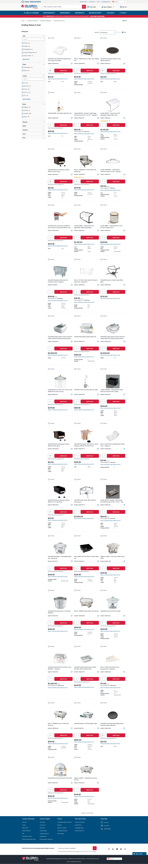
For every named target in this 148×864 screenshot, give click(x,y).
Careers (24, 825)
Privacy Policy (82, 851)
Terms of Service (90, 851)
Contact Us (91, 1)
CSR (23, 833)
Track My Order (43, 831)
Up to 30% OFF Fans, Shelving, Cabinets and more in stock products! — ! (75, 16)
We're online (139, 854)
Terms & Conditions (71, 861)
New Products (78, 825)
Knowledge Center (106, 1)
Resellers (59, 825)
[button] (119, 2)
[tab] (118, 32)
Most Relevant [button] (103, 32)
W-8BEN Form (43, 836)
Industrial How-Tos (79, 831)
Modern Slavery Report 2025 (29, 839)
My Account (42, 825)
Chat (98, 1)
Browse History (83, 1)
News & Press (25, 828)
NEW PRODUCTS (79, 13)
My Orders (42, 828)
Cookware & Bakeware (45, 21)
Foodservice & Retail (32, 21)
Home (22, 21)
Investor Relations (26, 831)
